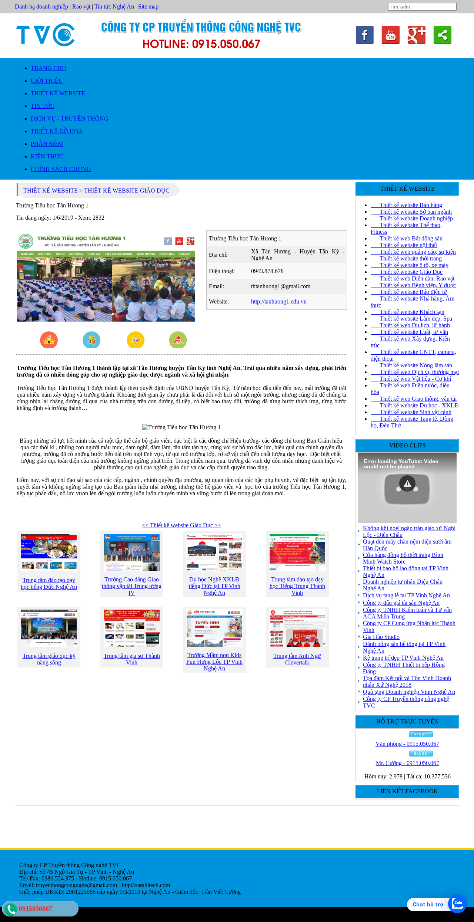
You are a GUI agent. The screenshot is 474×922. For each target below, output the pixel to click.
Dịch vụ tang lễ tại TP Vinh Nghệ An (406, 595)
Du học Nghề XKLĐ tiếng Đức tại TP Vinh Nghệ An (214, 586)
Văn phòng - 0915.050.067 (407, 744)
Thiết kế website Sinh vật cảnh (411, 412)
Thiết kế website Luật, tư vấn (409, 332)
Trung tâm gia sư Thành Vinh (132, 659)
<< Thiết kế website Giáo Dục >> (181, 525)
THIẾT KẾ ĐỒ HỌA (57, 131)
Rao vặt (81, 6)
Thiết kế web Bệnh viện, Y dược (413, 285)
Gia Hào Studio (381, 637)
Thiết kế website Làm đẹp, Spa (411, 318)
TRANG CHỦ (48, 68)
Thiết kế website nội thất (404, 245)
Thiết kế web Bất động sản (407, 238)
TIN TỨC (42, 106)
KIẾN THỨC (47, 156)
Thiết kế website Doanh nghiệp (412, 218)
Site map (148, 6)
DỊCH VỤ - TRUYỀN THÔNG (70, 118)
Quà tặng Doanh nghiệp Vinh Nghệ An (409, 692)
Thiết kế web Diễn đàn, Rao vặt (412, 278)
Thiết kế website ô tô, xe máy (409, 265)
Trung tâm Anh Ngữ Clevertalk (297, 659)
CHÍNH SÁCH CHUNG (61, 169)
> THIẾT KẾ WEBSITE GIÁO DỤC (124, 190)
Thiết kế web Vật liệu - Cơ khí (411, 378)
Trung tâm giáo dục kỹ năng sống (49, 659)
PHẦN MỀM (47, 144)
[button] (407, 483)
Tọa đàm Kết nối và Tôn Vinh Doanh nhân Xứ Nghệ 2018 (407, 681)
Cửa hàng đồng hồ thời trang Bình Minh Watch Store (403, 558)
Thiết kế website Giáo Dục (407, 272)
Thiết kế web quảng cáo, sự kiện (413, 252)
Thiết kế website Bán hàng (406, 205)
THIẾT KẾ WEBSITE (58, 93)
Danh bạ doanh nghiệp (41, 6)
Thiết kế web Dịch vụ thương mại (415, 372)
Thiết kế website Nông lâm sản (411, 365)
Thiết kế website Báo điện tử (409, 292)
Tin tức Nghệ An (114, 6)
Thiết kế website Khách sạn (407, 312)
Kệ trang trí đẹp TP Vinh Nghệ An (403, 657)
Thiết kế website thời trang (406, 258)
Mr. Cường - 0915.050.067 (407, 763)
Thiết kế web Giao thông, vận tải (414, 399)
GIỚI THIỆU (47, 81)
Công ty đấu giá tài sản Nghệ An (401, 603)
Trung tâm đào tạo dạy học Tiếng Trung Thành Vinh (297, 586)
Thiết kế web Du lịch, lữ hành (410, 325)
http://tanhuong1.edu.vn (279, 301)
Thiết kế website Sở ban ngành (411, 212)
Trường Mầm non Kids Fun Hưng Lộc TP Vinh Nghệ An (214, 662)
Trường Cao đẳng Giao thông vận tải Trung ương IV (131, 586)
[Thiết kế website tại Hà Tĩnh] (390, 42)
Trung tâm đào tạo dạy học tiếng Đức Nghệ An (49, 583)
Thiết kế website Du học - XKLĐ (415, 405)
